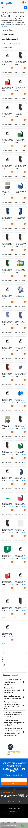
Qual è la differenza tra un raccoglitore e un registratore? (12, 682)
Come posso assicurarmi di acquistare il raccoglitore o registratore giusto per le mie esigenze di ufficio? (13, 732)
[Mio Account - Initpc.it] (26, 2)
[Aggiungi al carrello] (12, 68)
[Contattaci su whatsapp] (19, 801)
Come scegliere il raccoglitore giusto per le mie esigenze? (12, 690)
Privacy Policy (11, 808)
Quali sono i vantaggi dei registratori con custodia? (12, 697)
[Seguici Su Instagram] (10, 801)
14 (4, 663)
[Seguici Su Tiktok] (16, 801)
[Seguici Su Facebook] (8, 801)
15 (4, 665)
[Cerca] (25, 7)
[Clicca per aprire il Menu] (3, 7)
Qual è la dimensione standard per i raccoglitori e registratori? (13, 723)
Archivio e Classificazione (12, 12)
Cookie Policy (17, 808)
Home (2, 12)
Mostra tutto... (5, 26)
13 (4, 661)
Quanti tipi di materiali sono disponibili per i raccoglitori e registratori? (13, 714)
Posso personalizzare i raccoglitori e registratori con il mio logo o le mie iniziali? (12, 705)
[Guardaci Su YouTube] (13, 801)
